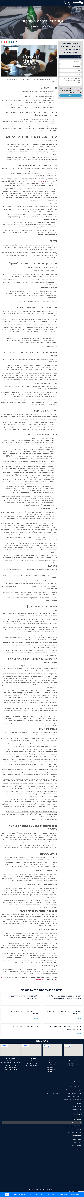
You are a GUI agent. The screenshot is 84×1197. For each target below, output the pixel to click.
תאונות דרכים (77, 1119)
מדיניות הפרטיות (77, 90)
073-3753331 (70, 52)
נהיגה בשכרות (76, 1123)
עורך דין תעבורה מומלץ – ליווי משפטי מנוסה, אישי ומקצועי (64, 1093)
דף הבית (50, 26)
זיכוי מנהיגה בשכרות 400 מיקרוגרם (25, 1026)
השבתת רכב (77, 1139)
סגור (7, 1194)
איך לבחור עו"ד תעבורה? (73, 1090)
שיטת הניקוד (77, 1142)
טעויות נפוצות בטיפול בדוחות (72, 1100)
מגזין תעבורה (77, 1106)
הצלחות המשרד (76, 1110)
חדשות (79, 1103)
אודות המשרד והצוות (75, 1087)
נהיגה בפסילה (76, 1136)
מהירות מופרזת (76, 1129)
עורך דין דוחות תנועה (74, 1132)
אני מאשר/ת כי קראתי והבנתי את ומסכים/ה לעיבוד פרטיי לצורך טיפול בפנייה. (71, 90)
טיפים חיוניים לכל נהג (74, 1096)
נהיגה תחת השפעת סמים (73, 1126)
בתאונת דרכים (39, 181)
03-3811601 (40, 979)
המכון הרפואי (77, 1149)
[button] (60, 3)
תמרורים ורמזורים (75, 1146)
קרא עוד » (78, 1003)
